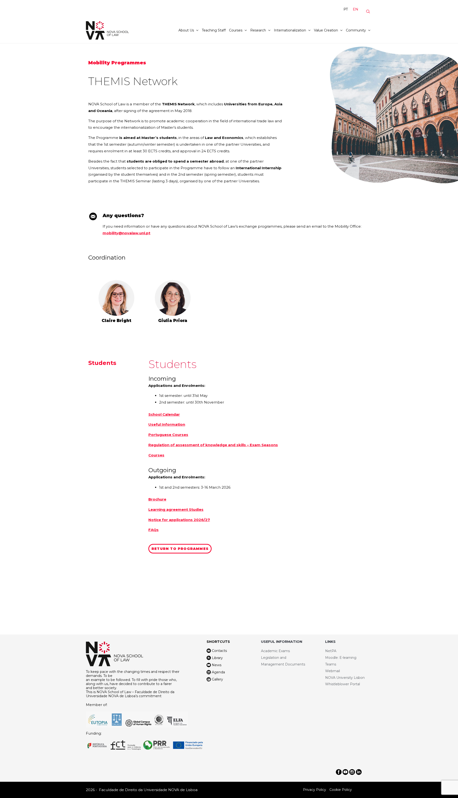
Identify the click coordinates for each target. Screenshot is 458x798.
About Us (186, 30)
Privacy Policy (314, 790)
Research (258, 30)
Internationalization (290, 30)
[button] (180, 548)
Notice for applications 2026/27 (179, 519)
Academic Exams (275, 651)
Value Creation (326, 30)
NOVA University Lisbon (345, 677)
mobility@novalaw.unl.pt (126, 233)
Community (356, 30)
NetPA (330, 651)
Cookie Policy (340, 790)
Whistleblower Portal (342, 684)
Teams (330, 664)
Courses (235, 30)
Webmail (332, 671)
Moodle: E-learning (340, 657)
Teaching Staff (214, 30)
